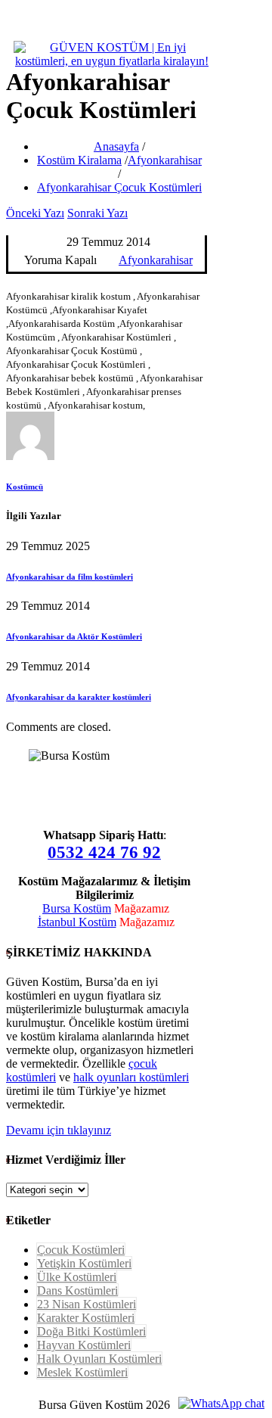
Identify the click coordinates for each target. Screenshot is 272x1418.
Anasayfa (116, 146)
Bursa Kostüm (76, 908)
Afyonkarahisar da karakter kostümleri (78, 696)
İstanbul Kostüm (77, 922)
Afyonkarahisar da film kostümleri (69, 576)
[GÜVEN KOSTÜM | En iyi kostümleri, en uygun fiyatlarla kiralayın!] (112, 61)
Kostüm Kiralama (79, 160)
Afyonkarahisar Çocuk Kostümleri (119, 187)
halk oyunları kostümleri (131, 1077)
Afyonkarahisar (165, 160)
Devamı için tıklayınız (58, 1130)
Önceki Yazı (35, 213)
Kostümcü (24, 486)
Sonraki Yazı (97, 213)
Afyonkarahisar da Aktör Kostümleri (74, 636)
